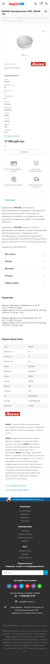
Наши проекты (25, 557)
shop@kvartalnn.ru (27, 601)
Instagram (15, 586)
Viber (33, 586)
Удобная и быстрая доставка (35, 186)
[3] (10, 64)
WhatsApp (39, 586)
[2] (8, 64)
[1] (5, 64)
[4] (12, 64)
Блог (25, 546)
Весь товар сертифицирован (35, 170)
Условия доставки (25, 537)
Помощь (25, 531)
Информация (25, 526)
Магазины (25, 517)
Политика (25, 521)
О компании (25, 510)
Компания (25, 506)
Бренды (25, 554)
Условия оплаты (25, 534)
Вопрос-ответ (25, 551)
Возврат (25, 541)
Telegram (21, 586)
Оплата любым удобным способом (13, 170)
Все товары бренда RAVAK (18, 490)
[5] (15, 64)
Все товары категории (16, 486)
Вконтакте (9, 586)
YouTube (27, 586)
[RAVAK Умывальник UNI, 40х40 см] (25, 42)
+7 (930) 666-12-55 (27, 595)
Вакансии (25, 514)
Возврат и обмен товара (13, 185)
